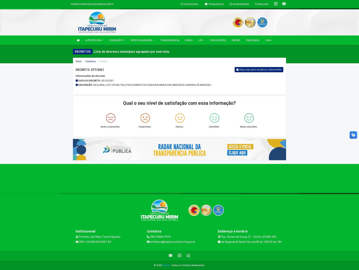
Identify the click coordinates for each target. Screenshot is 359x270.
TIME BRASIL (253, 40)
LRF (200, 40)
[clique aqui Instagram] (179, 255)
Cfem (268, 40)
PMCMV (236, 40)
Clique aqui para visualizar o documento (259, 69)
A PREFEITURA (93, 40)
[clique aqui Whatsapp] (188, 255)
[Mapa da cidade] (179, 178)
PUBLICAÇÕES (218, 40)
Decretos (91, 61)
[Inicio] (78, 40)
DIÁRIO (189, 40)
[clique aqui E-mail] (170, 255)
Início (79, 61)
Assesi (166, 265)
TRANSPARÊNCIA (169, 40)
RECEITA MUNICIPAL (142, 40)
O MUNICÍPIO (116, 40)
